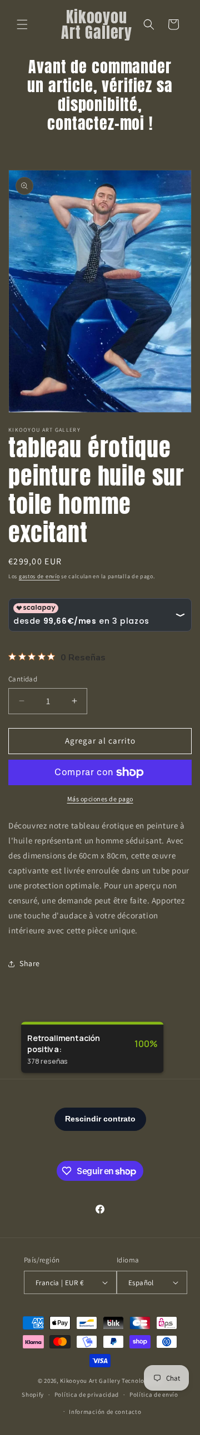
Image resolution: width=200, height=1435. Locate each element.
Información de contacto (105, 1412)
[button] (22, 24)
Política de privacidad (86, 1394)
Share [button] (29, 963)
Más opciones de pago (100, 799)
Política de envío (153, 1394)
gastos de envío (39, 576)
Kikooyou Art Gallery (90, 1381)
